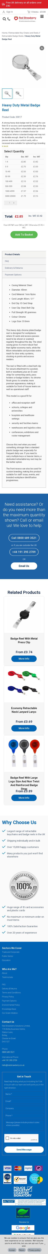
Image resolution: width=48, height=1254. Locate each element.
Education (6, 960)
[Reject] (44, 1244)
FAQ (3, 984)
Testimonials (7, 977)
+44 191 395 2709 (24, 552)
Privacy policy (34, 1250)
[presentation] (21, 1138)
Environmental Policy (11, 1005)
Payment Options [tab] (13, 274)
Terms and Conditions (11, 993)
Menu (42, 16)
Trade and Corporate (10, 952)
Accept (12, 1250)
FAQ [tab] (7, 261)
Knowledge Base (9, 1009)
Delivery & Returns (9, 989)
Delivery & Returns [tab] (14, 268)
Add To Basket (24, 234)
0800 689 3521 (8, 1052)
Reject (22, 1250)
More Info (24, 658)
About (4, 973)
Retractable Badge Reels (12, 36)
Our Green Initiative (9, 1013)
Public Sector (7, 956)
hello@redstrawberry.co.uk (13, 1065)
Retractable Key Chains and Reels (24, 33)
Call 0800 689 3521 (24, 537)
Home (4, 33)
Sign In (9, 12)
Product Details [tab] (12, 254)
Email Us (24, 566)
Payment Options (9, 1001)
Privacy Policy (8, 997)
